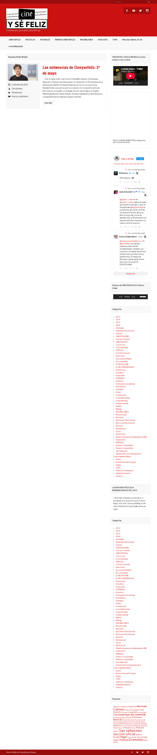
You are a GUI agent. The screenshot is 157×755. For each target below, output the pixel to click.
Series (118, 459)
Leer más (48, 103)
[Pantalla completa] (144, 83)
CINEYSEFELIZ (15, 40)
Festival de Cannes (128, 720)
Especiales (120, 375)
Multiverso (123, 173)
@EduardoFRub (137, 207)
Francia (127, 724)
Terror (129, 737)
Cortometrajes (122, 347)
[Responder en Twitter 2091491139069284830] (121, 182)
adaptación (116, 707)
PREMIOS (120, 442)
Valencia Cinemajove (124, 470)
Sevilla (116, 737)
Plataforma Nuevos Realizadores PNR (131, 437)
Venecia (119, 476)
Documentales (122, 361)
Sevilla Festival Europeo (126, 462)
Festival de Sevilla (131, 722)
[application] (130, 76)
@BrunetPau (125, 244)
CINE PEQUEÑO (122, 336)
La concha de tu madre (139, 724)
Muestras (120, 417)
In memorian (121, 395)
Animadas (120, 328)
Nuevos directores (141, 726)
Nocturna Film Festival (125, 423)
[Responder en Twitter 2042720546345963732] (121, 268)
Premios (116, 731)
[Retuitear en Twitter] (126, 169)
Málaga (119, 409)
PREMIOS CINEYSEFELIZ (65, 40)
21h (133, 173)
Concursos (120, 345)
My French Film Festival (125, 420)
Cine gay (124, 712)
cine (127, 710)
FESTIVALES (45, 40)
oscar (115, 728)
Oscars (120, 728)
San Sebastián (121, 451)
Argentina (132, 706)
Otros (118, 431)
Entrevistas (120, 370)
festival (117, 719)
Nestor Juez (122, 726)
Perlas (133, 728)
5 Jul (143, 192)
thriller (134, 737)
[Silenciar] (140, 83)
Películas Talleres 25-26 (132, 40)
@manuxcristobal (127, 241)
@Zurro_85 (139, 241)
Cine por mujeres (123, 339)
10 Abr (140, 237)
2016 (118, 325)
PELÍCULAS (30, 40)
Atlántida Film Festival (125, 331)
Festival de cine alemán (125, 384)
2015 (118, 322)
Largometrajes (122, 401)
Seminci (139, 735)
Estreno (129, 717)
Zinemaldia (136, 739)
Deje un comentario (20, 96)
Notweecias (17, 92)
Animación (124, 707)
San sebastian (130, 730)
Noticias (119, 426)
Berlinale (142, 706)
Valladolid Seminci (123, 473)
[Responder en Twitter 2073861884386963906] (121, 226)
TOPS (115, 40)
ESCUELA (120, 373)
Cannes (119, 333)
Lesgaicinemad (122, 403)
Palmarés (127, 728)
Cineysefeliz (132, 712)
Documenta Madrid (123, 359)
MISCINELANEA (86, 40)
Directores (120, 356)
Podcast (140, 727)
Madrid (118, 406)
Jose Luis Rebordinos (128, 237)
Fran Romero (17, 88)
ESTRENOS (120, 378)
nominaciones (130, 726)
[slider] (143, 296)
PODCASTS (103, 40)
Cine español (134, 710)
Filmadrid (119, 389)
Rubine (33, 752)
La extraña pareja (16, 46)
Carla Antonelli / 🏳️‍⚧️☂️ (128, 192)
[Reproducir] (116, 83)
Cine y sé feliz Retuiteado (136, 170)
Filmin (118, 392)
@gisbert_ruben (126, 199)
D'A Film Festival (123, 353)
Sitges (118, 465)
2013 (118, 317)
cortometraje (142, 712)
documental (138, 714)
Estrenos (120, 381)
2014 (118, 319)
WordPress (24, 752)
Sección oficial (124, 734)
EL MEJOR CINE (122, 364)
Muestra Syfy (121, 415)
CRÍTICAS (120, 350)
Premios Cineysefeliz (124, 445)
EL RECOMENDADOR (125, 367)
